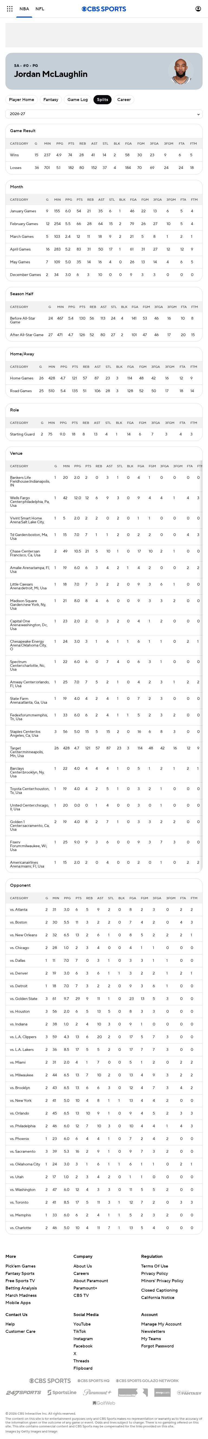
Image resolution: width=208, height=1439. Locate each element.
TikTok (79, 1331)
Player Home (21, 99)
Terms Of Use (154, 1266)
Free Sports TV (20, 1281)
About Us (82, 1266)
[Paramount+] (97, 1391)
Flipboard (83, 1368)
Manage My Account (161, 1324)
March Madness (21, 1295)
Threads (81, 1361)
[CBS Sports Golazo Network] (147, 1380)
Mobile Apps (18, 1302)
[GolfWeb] (104, 1403)
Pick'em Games (20, 1266)
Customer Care (20, 1331)
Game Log (77, 99)
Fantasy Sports (19, 1273)
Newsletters (153, 1331)
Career (124, 99)
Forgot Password (157, 1346)
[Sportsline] (62, 1391)
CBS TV (81, 1295)
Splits (102, 99)
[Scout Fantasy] (189, 1392)
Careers (81, 1273)
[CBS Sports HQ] (93, 1380)
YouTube (82, 1324)
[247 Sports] (23, 1391)
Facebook (82, 1346)
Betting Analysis (21, 1288)
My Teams (151, 1338)
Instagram (83, 1338)
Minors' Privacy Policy (162, 1281)
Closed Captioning (159, 1290)
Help (10, 1324)
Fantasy (50, 99)
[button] (9, 9)
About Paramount (90, 1281)
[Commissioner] (133, 1390)
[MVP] (162, 1390)
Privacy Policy (154, 1273)
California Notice (157, 1297)
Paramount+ (85, 1288)
